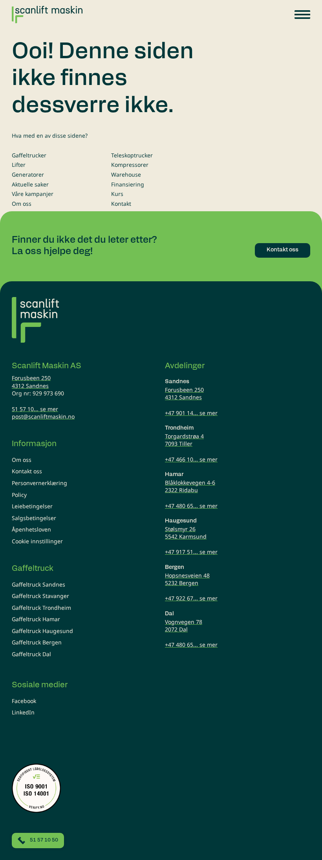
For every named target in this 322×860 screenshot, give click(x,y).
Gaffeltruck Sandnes (38, 584)
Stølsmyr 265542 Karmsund (186, 533)
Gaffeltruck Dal (31, 654)
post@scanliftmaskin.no (43, 416)
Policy (19, 494)
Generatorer (28, 174)
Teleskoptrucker (132, 155)
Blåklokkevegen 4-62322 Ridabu (190, 486)
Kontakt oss (27, 471)
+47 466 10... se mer (191, 459)
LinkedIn (23, 712)
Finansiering (127, 184)
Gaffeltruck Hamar (36, 619)
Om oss (21, 203)
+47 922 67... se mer (191, 598)
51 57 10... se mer (35, 409)
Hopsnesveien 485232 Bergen (187, 579)
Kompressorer (129, 164)
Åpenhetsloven (31, 529)
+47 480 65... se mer (191, 505)
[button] (302, 14)
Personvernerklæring (39, 483)
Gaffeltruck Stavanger (40, 596)
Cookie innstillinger (37, 541)
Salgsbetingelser (34, 518)
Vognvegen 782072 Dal (183, 625)
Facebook (24, 701)
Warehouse (126, 174)
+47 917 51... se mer (191, 551)
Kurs (117, 193)
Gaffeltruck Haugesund (42, 631)
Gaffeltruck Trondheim (41, 607)
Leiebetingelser (32, 506)
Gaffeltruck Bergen (37, 642)
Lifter (19, 164)
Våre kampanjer (32, 193)
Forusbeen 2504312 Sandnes (31, 381)
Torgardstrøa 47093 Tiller (184, 440)
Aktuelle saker (30, 184)
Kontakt (121, 203)
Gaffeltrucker (29, 155)
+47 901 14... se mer (191, 413)
